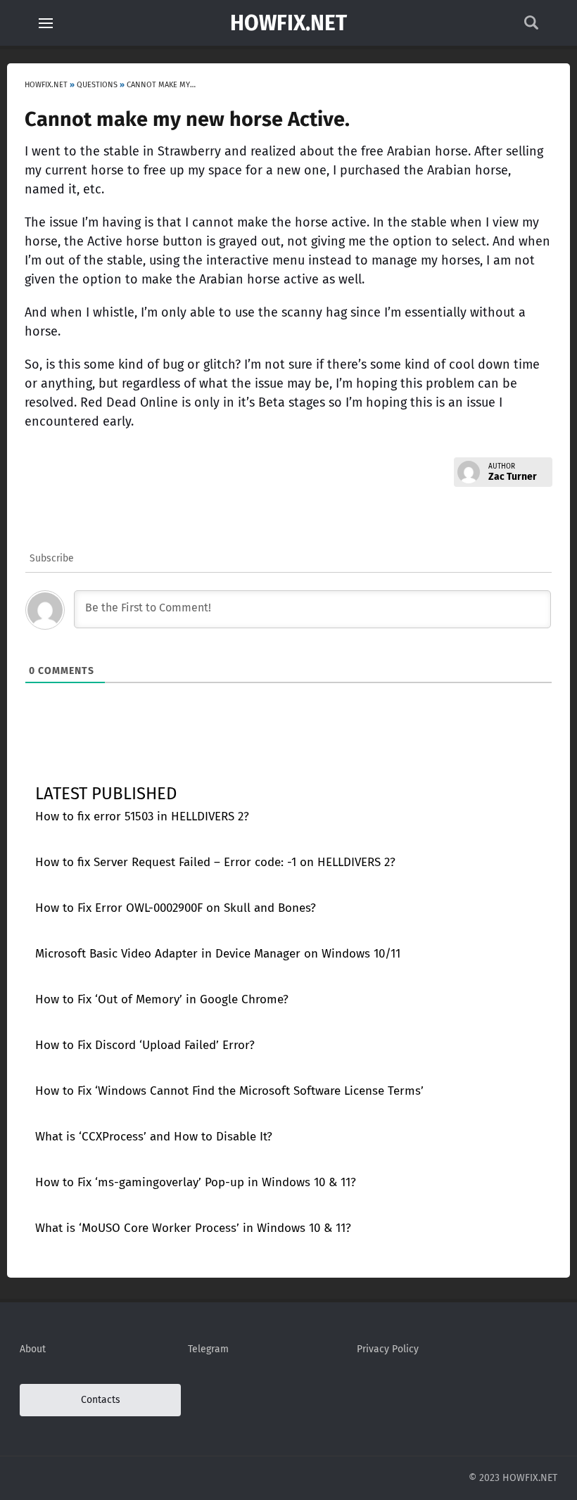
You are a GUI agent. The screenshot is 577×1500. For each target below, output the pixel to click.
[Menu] (45, 23)
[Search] (531, 26)
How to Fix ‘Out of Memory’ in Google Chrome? (161, 999)
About (33, 1349)
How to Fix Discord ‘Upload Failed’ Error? (145, 1045)
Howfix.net (288, 23)
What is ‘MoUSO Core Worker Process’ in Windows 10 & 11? (193, 1228)
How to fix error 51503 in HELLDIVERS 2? (142, 816)
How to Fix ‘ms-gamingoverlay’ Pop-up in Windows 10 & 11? (195, 1182)
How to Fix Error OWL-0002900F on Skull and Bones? (175, 908)
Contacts (100, 1400)
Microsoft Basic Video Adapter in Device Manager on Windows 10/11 (217, 953)
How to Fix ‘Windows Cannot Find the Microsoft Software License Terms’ (229, 1090)
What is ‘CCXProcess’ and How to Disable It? (153, 1136)
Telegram (208, 1349)
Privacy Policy (388, 1349)
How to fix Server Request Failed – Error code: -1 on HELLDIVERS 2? (215, 862)
